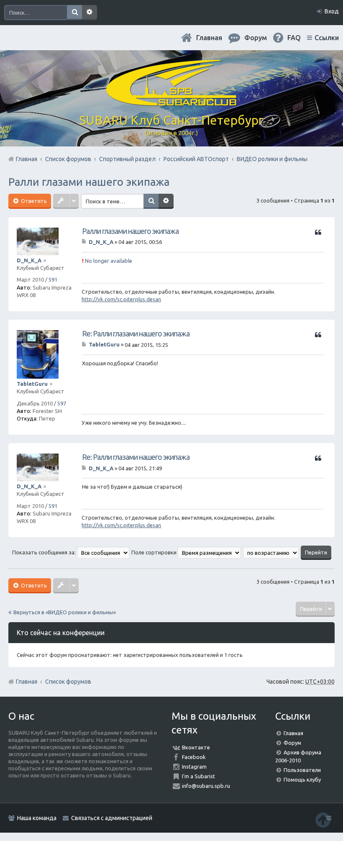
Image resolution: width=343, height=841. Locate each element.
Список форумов (68, 681)
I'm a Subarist (198, 776)
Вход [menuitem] (332, 11)
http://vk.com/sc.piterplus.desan (121, 299)
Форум (292, 743)
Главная (209, 37)
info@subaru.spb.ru (206, 786)
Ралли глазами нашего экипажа (88, 182)
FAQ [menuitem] (294, 37)
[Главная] (171, 102)
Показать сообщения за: (44, 552)
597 (61, 403)
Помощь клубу (302, 779)
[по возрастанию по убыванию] (271, 552)
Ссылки (327, 37)
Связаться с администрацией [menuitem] (111, 818)
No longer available (107, 261)
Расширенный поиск (89, 12)
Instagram (194, 766)
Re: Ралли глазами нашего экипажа (135, 333)
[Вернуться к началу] (322, 820)
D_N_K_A (29, 260)
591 (53, 279)
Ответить (33, 201)
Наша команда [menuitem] (36, 818)
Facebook (194, 757)
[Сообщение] (84, 242)
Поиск (74, 12)
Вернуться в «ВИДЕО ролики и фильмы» (64, 612)
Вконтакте (196, 747)
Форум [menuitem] (255, 37)
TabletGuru (32, 384)
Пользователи (302, 770)
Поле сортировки (154, 552)
